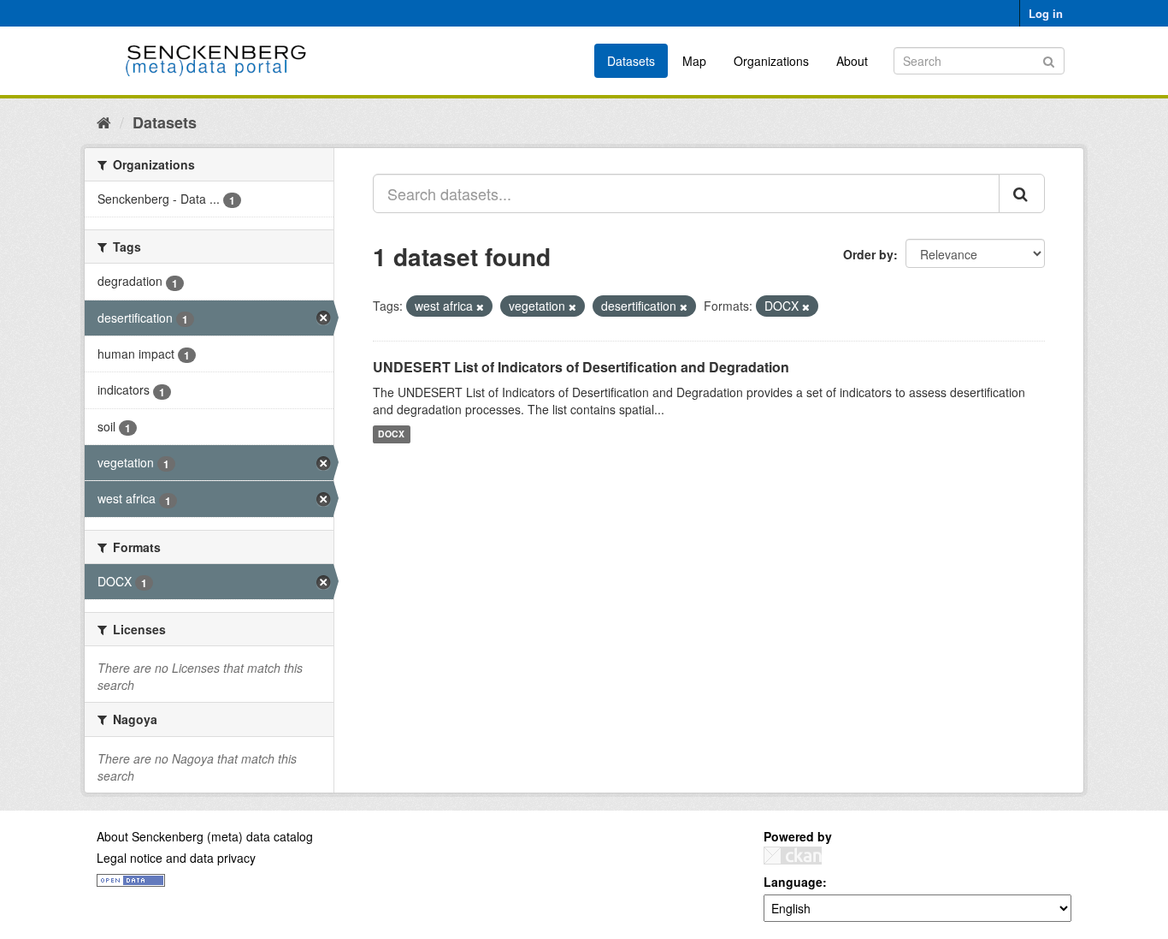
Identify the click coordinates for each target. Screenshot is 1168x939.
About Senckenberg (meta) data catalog (205, 836)
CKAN (793, 856)
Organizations (771, 60)
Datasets (631, 60)
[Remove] (480, 306)
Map (694, 60)
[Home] (104, 121)
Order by (868, 254)
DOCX (391, 434)
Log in (1046, 13)
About (852, 60)
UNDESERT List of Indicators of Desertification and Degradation (581, 367)
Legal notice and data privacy (176, 857)
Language (793, 881)
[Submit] (1048, 59)
